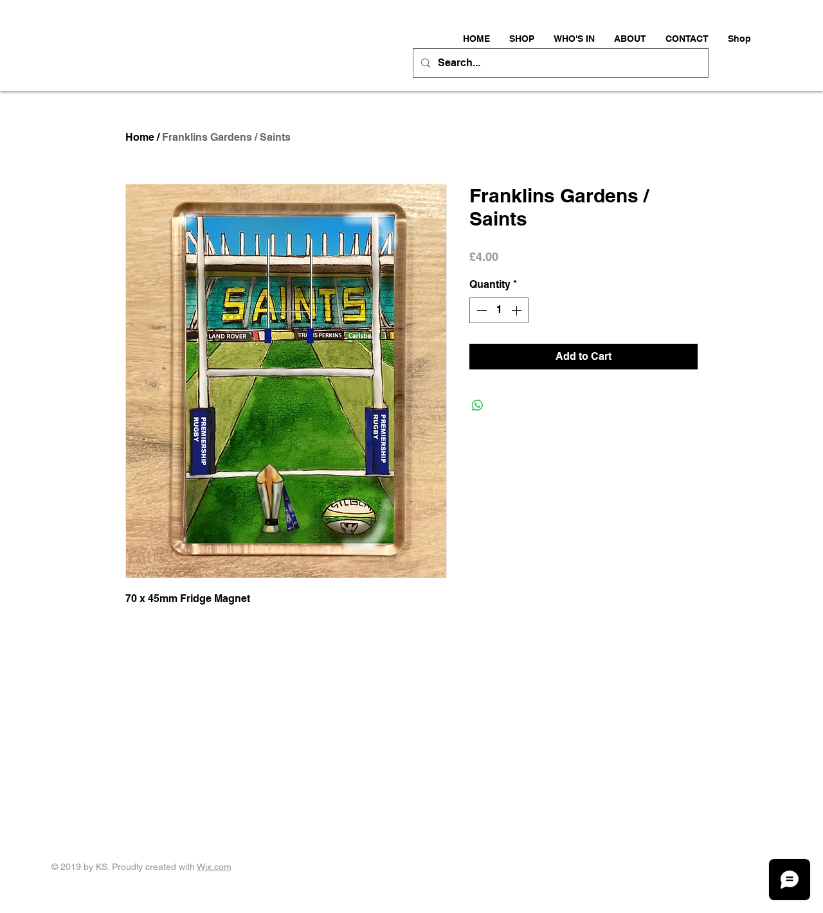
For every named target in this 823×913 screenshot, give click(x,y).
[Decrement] (480, 310)
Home (139, 137)
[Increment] (518, 310)
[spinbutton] (499, 310)
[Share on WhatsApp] (477, 405)
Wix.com (214, 867)
